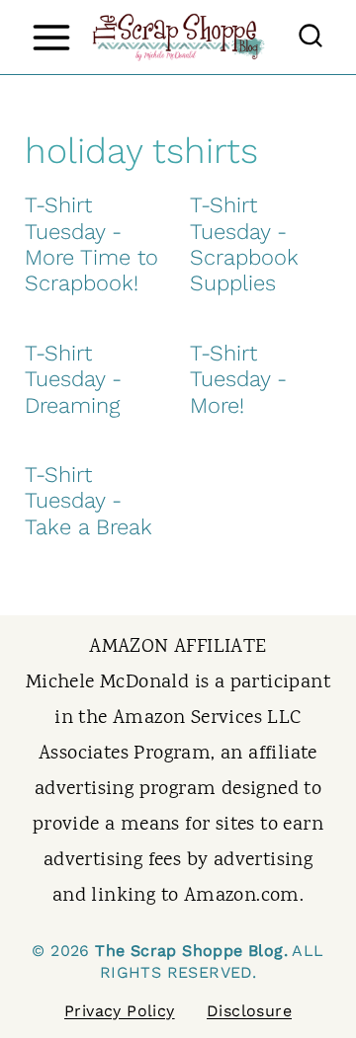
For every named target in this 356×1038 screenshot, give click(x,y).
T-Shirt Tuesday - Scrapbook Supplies (244, 244)
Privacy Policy (119, 1010)
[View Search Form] (310, 37)
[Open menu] (51, 37)
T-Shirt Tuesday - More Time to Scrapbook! (91, 244)
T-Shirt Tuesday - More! (238, 379)
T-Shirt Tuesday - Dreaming (73, 379)
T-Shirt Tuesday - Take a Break (88, 500)
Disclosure (249, 1010)
